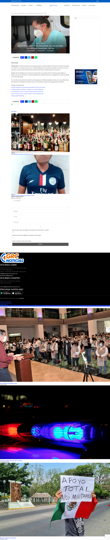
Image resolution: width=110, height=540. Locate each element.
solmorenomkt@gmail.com (6, 275)
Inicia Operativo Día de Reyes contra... (8, 383)
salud (17, 95)
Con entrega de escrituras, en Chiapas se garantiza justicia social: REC (27, 91)
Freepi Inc (22, 298)
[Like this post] (22, 57)
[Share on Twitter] (29, 57)
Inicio (12, 13)
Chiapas (31, 5)
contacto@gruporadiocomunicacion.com (10, 286)
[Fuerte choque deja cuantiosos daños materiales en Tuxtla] (55, 422)
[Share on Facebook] (26, 57)
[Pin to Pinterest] (32, 57)
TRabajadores (21, 95)
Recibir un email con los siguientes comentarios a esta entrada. (26, 235)
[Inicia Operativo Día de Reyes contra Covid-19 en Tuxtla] (55, 345)
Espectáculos (76, 5)
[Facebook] (92, 1)
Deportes (67, 5)
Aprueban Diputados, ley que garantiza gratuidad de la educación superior (28, 87)
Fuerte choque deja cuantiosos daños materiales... (11, 460)
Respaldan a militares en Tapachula (8, 538)
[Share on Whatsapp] (36, 57)
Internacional (15, 5)
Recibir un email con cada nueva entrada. (21, 241)
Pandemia (13, 95)
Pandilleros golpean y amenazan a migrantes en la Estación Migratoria (27, 89)
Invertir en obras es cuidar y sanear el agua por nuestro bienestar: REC (27, 93)
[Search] (98, 5)
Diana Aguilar (32, 50)
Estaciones (92, 5)
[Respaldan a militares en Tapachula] (55, 499)
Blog (15, 13)
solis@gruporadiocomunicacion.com (9, 273)
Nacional (23, 5)
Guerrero (39, 5)
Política (84, 5)
